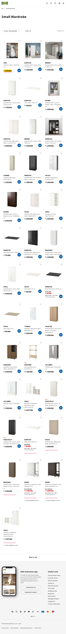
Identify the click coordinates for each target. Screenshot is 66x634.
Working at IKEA (52, 591)
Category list (51, 601)
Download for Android (31, 592)
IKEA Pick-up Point (53, 586)
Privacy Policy (5, 628)
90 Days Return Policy (54, 575)
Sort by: (10, 31)
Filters (27, 31)
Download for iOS (30, 587)
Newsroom (51, 593)
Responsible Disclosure (26, 628)
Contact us (51, 583)
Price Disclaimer (14, 628)
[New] (33, 352)
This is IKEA (51, 588)
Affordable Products (53, 599)
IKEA (3, 8)
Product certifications (54, 604)
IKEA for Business (53, 580)
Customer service (53, 578)
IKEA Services (51, 596)
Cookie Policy (37, 628)
